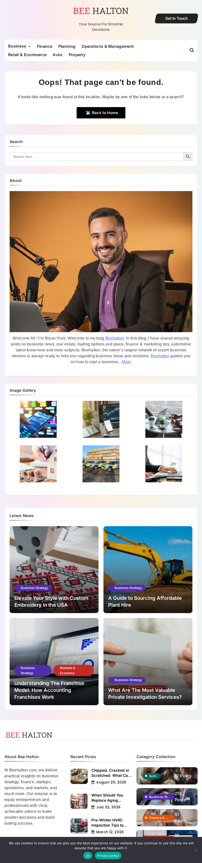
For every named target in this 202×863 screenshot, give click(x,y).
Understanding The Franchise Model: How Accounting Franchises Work (49, 690)
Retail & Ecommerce (27, 54)
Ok (88, 856)
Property (77, 54)
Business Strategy (34, 588)
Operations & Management (108, 46)
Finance (44, 46)
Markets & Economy (67, 670)
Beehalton (114, 338)
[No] (195, 849)
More (126, 362)
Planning (66, 46)
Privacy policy (108, 856)
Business (17, 46)
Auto (57, 54)
